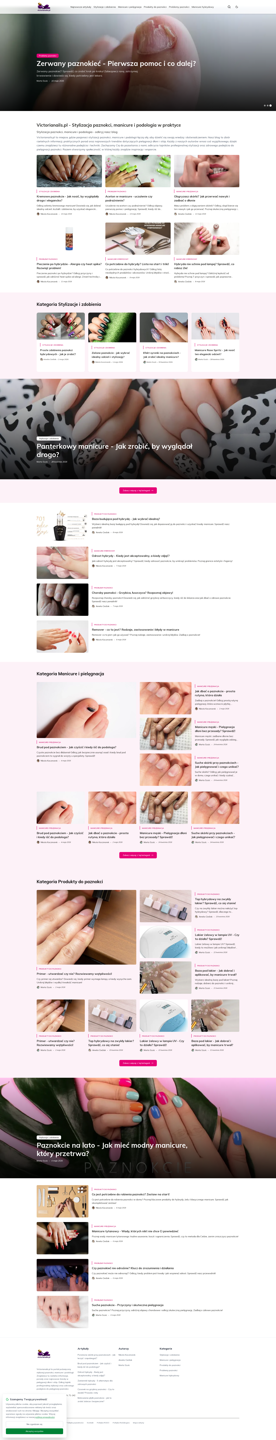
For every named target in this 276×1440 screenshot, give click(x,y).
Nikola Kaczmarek (127, 1355)
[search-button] (229, 6)
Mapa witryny (138, 1423)
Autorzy (124, 1348)
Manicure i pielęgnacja (129, 6)
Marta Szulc (42, 81)
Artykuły (83, 1348)
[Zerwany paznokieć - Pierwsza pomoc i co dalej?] (138, 59)
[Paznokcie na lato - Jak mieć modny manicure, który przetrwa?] (138, 1128)
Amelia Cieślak (125, 1360)
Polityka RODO (103, 1423)
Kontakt (90, 1423)
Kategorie (166, 1348)
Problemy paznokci (179, 6)
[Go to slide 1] (265, 105)
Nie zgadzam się (34, 1424)
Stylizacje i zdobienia (105, 6)
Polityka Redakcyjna (121, 1423)
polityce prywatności (45, 1417)
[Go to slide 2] (268, 105)
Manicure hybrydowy (203, 6)
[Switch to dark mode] (236, 6)
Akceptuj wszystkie (34, 1431)
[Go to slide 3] (271, 106)
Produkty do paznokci (155, 6)
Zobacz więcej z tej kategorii (136, 490)
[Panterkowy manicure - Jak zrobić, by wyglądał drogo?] (138, 429)
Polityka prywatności (75, 1423)
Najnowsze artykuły (80, 6)
